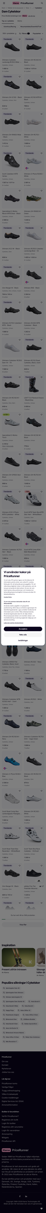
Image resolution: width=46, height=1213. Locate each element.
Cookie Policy (8, 597)
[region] (23, 606)
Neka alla (23, 635)
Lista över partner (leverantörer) (13, 623)
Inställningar (23, 640)
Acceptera (23, 629)
